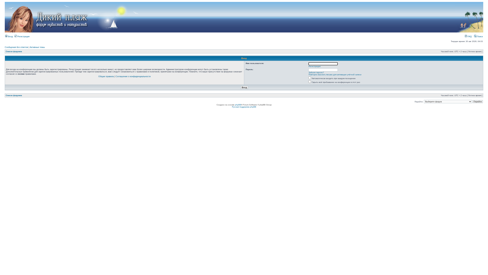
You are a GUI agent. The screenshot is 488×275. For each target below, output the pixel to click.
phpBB (238, 105)
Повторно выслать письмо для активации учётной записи (335, 75)
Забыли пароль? (316, 72)
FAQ (469, 36)
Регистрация (23, 36)
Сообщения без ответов (16, 47)
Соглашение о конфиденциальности (133, 76)
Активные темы (37, 47)
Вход (10, 36)
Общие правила (106, 76)
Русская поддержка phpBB (244, 107)
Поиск (479, 36)
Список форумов (14, 51)
